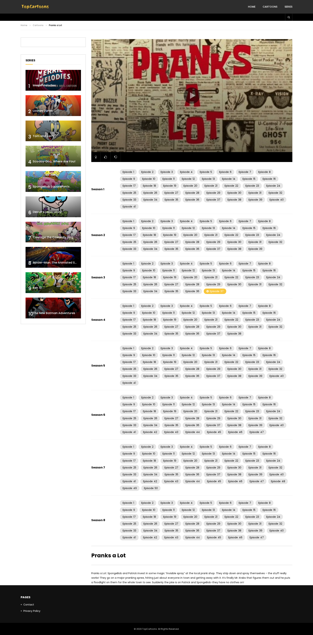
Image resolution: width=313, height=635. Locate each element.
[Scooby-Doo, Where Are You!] (53, 156)
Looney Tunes (43, 111)
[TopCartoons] (35, 7)
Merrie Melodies (44, 85)
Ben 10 (37, 288)
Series (288, 7)
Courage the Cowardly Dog (53, 237)
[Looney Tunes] (53, 105)
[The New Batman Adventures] (53, 308)
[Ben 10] (53, 282)
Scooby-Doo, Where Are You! (54, 161)
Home (251, 7)
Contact (28, 604)
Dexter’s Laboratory (47, 212)
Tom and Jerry (43, 136)
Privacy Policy (31, 611)
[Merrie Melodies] (53, 80)
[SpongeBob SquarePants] (53, 181)
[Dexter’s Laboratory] (53, 206)
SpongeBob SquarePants (51, 186)
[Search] (288, 17)
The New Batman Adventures (54, 313)
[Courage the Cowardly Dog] (53, 232)
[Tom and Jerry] (53, 131)
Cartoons (270, 7)
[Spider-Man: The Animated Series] (53, 257)
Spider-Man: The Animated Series (57, 262)
